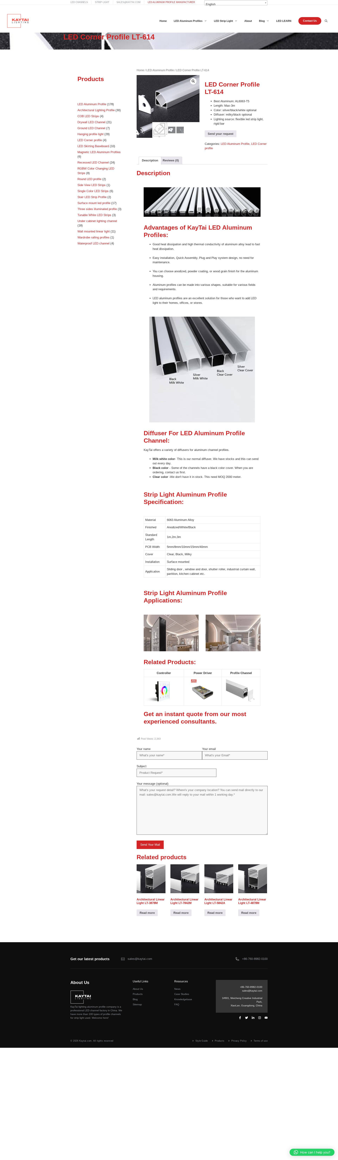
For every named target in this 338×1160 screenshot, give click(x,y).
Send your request (220, 134)
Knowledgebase (183, 999)
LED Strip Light (223, 20)
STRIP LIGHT (102, 2)
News (177, 988)
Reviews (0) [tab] (171, 160)
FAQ (176, 1004)
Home (163, 20)
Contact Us (310, 20)
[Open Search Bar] (326, 21)
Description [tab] (150, 160)
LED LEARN (283, 20)
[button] (193, 81)
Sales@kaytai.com (128, 2)
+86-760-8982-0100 (255, 959)
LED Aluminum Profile (160, 70)
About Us (138, 988)
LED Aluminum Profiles (188, 20)
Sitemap (137, 1004)
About (248, 20)
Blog (262, 20)
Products (138, 994)
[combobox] (236, 2)
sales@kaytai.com (252, 990)
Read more (147, 913)
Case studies (181, 994)
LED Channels (79, 2)
